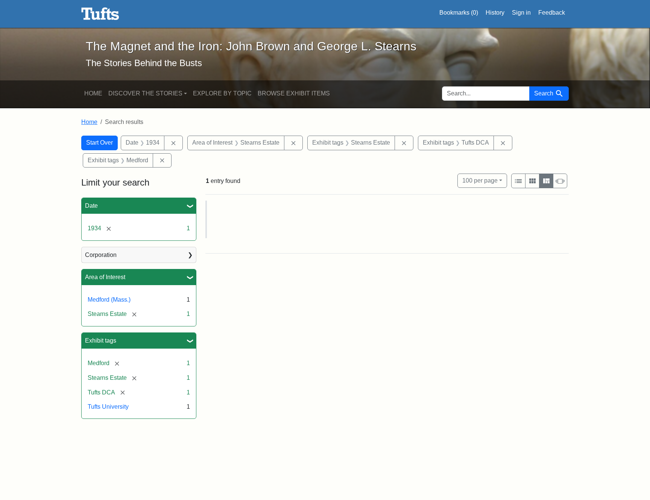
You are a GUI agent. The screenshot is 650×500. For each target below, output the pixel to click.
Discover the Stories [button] (145, 93)
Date (91, 205)
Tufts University (108, 406)
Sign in (521, 12)
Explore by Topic (222, 93)
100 (480, 180)
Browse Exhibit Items (294, 93)
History (495, 12)
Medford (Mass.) (109, 299)
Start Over (99, 142)
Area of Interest (105, 277)
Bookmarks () (458, 12)
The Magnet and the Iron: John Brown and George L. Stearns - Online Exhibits (100, 14)
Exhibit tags (100, 340)
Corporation (101, 255)
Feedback (551, 12)
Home (93, 93)
